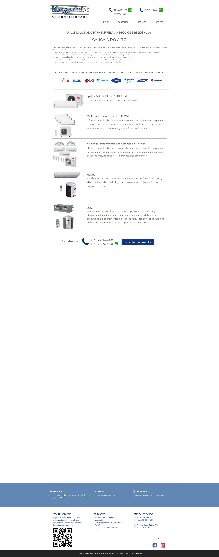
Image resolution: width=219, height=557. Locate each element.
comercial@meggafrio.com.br (106, 495)
